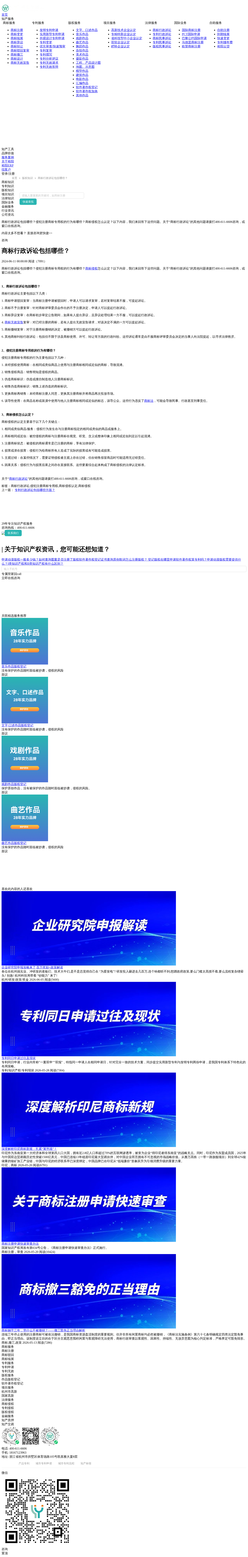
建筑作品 (82, 75)
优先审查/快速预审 (52, 46)
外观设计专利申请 (52, 38)
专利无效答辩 (49, 66)
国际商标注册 (191, 30)
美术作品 (82, 54)
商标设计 (17, 58)
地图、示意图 (85, 66)
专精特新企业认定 (123, 34)
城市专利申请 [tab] (44, 1463)
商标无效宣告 (20, 62)
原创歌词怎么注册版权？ (130, 559)
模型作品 (82, 70)
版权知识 (27, 178)
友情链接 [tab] (7, 1463)
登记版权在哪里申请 (162, 559)
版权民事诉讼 (162, 46)
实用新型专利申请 (52, 34)
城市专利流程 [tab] (66, 1463)
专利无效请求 (49, 62)
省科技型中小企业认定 (126, 38)
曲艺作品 (82, 42)
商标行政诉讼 (162, 30)
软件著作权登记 (87, 87)
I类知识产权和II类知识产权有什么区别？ (35, 563)
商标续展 (17, 38)
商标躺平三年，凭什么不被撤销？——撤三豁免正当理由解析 (43, 1330)
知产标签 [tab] (86, 1463)
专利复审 (46, 50)
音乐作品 (82, 34)
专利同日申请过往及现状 (19, 1058)
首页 (5, 14)
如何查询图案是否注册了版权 (59, 559)
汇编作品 (82, 83)
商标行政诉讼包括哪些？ (53, 178)
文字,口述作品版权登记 (17, 725)
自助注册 (223, 30)
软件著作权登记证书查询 (96, 559)
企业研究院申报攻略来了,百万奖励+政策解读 (32, 967)
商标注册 (17, 30)
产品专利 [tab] (24, 1463)
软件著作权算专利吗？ (191, 559)
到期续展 (223, 34)
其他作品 (82, 95)
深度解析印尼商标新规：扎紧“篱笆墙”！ (29, 1149)
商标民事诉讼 (162, 38)
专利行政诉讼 (162, 34)
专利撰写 (46, 54)
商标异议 (17, 42)
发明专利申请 (49, 30)
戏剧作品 (82, 38)
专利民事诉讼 (162, 42)
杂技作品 (82, 50)
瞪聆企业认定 (120, 46)
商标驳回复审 (20, 50)
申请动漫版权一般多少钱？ (20, 559)
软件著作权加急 (87, 91)
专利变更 (46, 42)
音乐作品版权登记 (14, 666)
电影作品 (82, 79)
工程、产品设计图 (88, 62)
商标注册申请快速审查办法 (20, 1243)
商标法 (148, 400)
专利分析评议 (49, 58)
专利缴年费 (225, 42)
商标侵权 (91, 268)
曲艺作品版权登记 (14, 843)
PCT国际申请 (191, 34)
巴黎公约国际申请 (194, 38)
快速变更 (223, 38)
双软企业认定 (120, 42)
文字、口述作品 (87, 30)
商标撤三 (17, 54)
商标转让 (17, 46)
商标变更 (17, 34)
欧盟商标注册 (191, 46)
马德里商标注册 (193, 42)
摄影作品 (82, 58)
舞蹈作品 (82, 46)
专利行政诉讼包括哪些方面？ (35, 490)
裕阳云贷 (223, 46)
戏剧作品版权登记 (14, 784)
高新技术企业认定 (123, 30)
